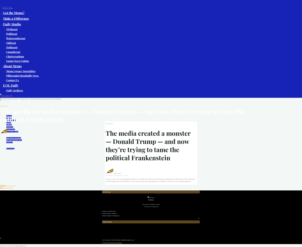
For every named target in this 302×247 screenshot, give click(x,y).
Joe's (199, 218)
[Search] (12, 8)
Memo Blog (3, 106)
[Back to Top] (0, 238)
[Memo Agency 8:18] (6, 96)
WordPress (119, 243)
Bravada (111, 243)
